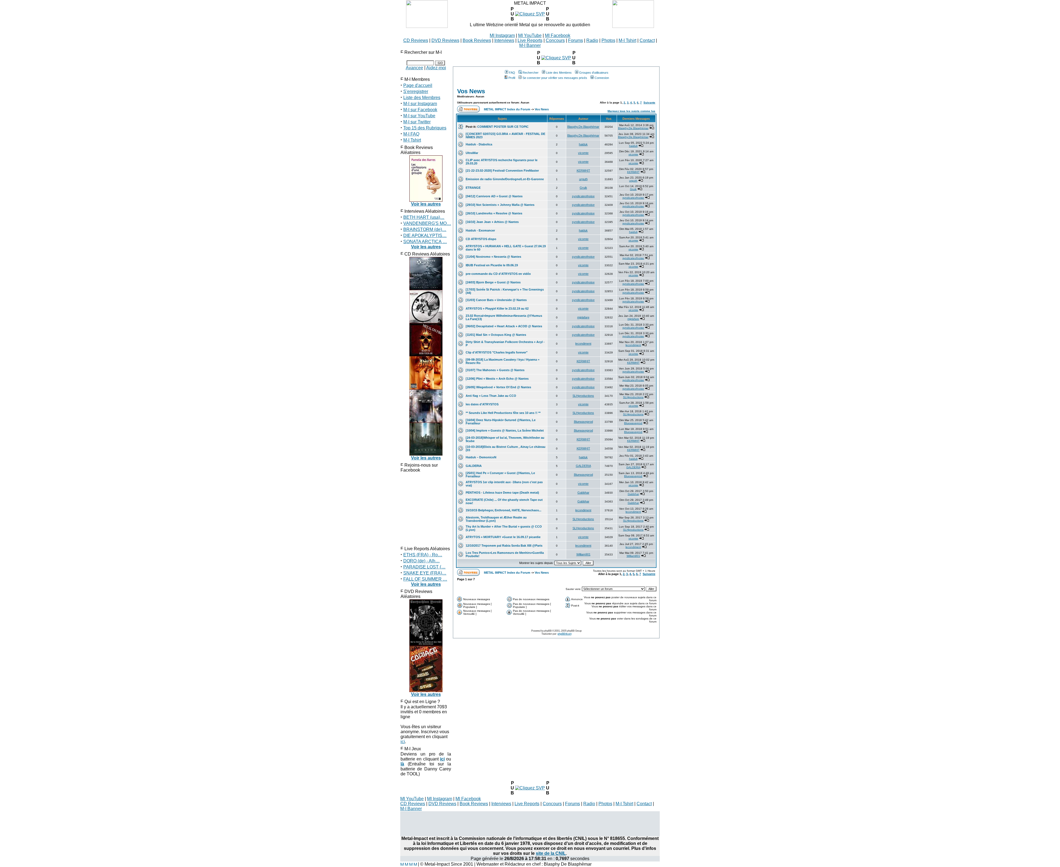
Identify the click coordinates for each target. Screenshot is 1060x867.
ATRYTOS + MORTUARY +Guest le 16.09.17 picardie (503, 537)
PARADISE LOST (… (424, 567)
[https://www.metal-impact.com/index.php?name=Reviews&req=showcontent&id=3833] (530, 788)
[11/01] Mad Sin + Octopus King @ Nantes (496, 334)
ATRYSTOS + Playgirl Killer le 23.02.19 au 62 (497, 308)
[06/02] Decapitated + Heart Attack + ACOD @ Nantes (504, 326)
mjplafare (583, 317)
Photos (608, 40)
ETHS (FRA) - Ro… (422, 554)
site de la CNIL (551, 853)
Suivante (649, 102)
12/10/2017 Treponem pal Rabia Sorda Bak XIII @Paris (504, 545)
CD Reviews (415, 40)
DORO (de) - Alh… (421, 561)
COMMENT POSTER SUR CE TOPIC (503, 126)
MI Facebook (557, 35)
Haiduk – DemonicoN (481, 457)
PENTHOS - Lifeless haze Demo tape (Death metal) (502, 492)
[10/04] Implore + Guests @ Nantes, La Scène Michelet (505, 430)
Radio (592, 40)
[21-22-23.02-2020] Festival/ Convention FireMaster (502, 170)
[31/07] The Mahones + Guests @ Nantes (495, 370)
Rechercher (531, 72)
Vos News (471, 91)
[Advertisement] (530, 823)
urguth (583, 179)
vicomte (583, 153)
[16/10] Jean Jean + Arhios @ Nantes (492, 222)
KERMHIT (583, 170)
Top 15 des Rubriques (424, 128)
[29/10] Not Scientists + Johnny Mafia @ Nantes (500, 204)
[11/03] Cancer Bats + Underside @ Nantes (496, 300)
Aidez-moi (436, 67)
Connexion (602, 77)
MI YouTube (530, 35)
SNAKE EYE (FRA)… (424, 573)
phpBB (548, 630)
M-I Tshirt (627, 40)
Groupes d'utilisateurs (593, 72)
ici (403, 741)
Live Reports (530, 40)
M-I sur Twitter (417, 121)
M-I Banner (530, 45)
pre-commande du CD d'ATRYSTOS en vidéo (498, 273)
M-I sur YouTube (419, 115)
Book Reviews (477, 40)
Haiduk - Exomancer (480, 230)
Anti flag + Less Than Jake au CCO (491, 395)
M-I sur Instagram (420, 103)
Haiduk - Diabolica (479, 144)
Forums (575, 40)
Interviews (504, 40)
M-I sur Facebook (420, 109)
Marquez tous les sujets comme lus (631, 111)
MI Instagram (502, 35)
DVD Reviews (445, 40)
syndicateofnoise (583, 196)
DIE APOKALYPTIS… (425, 235)
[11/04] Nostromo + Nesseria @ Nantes (493, 256)
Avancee (414, 67)
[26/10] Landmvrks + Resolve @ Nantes (494, 213)
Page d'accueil (417, 85)
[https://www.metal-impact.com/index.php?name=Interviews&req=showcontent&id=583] (530, 14)
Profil (511, 77)
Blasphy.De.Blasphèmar (583, 126)
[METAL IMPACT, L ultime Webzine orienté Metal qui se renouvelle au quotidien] (427, 26)
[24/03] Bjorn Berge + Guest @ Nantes (493, 282)
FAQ (512, 72)
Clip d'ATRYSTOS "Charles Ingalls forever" (497, 352)
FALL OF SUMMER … (425, 579)
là (402, 764)
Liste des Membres (421, 97)
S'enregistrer (415, 91)
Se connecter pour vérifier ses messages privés (555, 77)
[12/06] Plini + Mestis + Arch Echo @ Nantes (497, 378)
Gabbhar (583, 492)
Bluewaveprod (583, 421)
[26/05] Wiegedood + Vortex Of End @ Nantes (498, 387)
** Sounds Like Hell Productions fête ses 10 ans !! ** (503, 412)
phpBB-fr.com (564, 633)
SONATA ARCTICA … (425, 241)
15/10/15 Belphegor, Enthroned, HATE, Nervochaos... (503, 510)
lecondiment (583, 343)
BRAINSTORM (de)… (424, 229)
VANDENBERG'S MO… (427, 223)
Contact (647, 40)
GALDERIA (474, 465)
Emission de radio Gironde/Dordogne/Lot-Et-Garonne (505, 179)
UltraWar (472, 153)
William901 (583, 554)
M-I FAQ (411, 134)
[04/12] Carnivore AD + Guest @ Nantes (494, 196)
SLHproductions (583, 395)
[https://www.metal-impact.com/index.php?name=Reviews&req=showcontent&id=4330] (556, 57)
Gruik (583, 187)
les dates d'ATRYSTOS (482, 404)
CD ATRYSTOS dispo (481, 239)
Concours (555, 40)
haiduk (583, 144)
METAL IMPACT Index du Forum (507, 109)
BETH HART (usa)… (423, 217)
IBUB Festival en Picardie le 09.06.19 (492, 265)
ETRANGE (473, 187)
